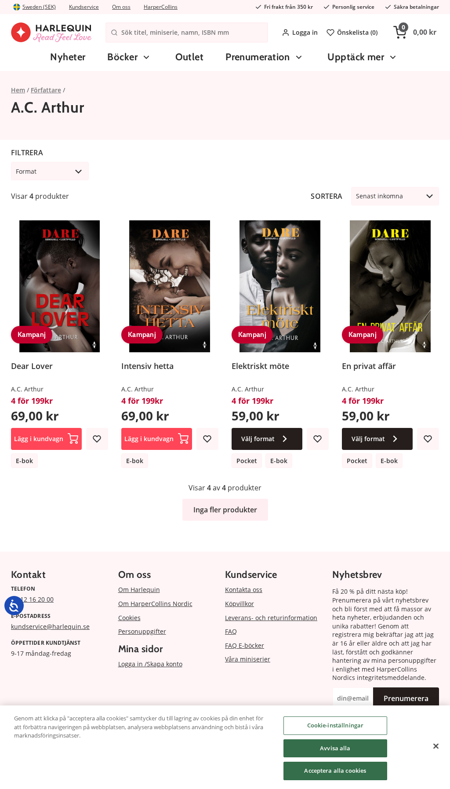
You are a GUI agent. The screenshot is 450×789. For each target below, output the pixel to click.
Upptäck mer (355, 57)
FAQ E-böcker (244, 645)
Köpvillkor (239, 603)
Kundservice (84, 7)
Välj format (258, 439)
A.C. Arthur (27, 389)
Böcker (122, 57)
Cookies (129, 618)
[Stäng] (436, 746)
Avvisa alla (335, 748)
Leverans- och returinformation (271, 618)
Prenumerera (406, 698)
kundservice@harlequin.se (50, 626)
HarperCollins (161, 7)
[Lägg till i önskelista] (97, 439)
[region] (225, 747)
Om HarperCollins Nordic (155, 603)
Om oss (121, 7)
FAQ (231, 631)
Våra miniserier (247, 659)
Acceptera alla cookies (335, 770)
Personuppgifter (142, 631)
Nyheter (67, 57)
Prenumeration (257, 57)
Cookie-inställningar (335, 725)
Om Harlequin (139, 589)
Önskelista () (357, 32)
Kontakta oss (243, 589)
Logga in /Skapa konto (150, 664)
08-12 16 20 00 (32, 599)
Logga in (305, 32)
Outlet (189, 57)
